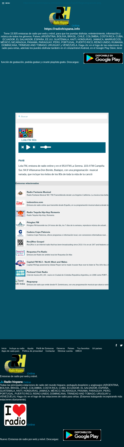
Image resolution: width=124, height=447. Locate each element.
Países (71, 348)
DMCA (78, 351)
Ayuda (30, 348)
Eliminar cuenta (65, 351)
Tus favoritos (83, 348)
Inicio (4, 348)
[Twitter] (121, 345)
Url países (97, 348)
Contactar (50, 351)
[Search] (19, 116)
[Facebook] (116, 345)
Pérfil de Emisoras (45, 348)
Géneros (61, 348)
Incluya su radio (16, 348)
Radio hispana (17, 382)
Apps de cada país (10, 351)
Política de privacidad (32, 351)
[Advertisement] (62, 90)
